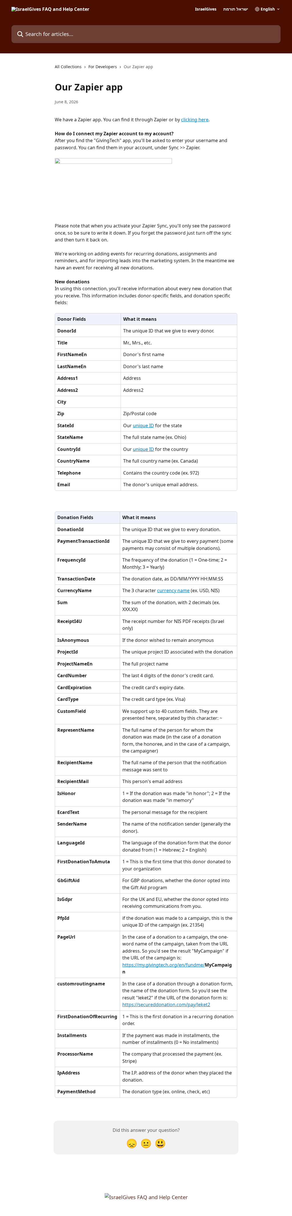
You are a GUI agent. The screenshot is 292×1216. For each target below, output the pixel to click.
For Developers (102, 66)
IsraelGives (205, 9)
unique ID (143, 425)
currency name (173, 590)
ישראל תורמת (235, 9)
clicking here (194, 119)
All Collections (68, 66)
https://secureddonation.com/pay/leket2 (166, 1004)
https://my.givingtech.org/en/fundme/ (163, 965)
